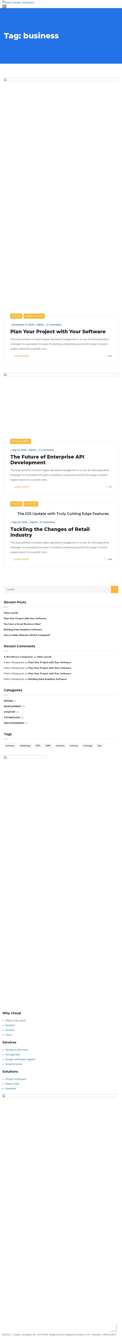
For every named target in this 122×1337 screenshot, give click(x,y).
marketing (25, 745)
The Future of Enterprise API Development (47, 460)
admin (40, 324)
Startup (31, 504)
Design (16, 316)
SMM (48, 745)
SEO (38, 745)
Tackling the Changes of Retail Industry (50, 532)
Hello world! (11, 612)
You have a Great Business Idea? (22, 624)
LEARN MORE (21, 356)
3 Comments (54, 324)
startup (74, 745)
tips (100, 745)
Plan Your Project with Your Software (58, 332)
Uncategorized (14, 723)
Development (34, 316)
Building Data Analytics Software (23, 629)
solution (60, 745)
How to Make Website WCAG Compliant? (27, 635)
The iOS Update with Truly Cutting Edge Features (63, 514)
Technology (12, 717)
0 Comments (46, 450)
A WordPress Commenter (18, 656)
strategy (87, 745)
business (10, 745)
